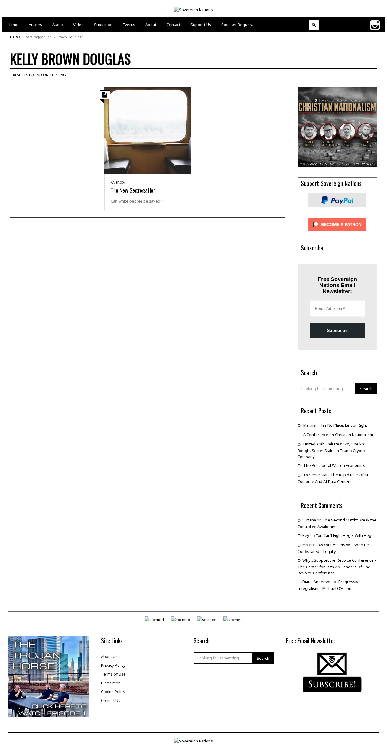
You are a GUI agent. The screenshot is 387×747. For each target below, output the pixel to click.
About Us (109, 656)
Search (366, 389)
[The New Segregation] (147, 130)
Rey (305, 535)
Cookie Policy (113, 691)
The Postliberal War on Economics (334, 465)
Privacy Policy (113, 665)
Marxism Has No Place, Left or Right (335, 425)
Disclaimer (110, 683)
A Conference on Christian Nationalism (338, 434)
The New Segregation (133, 190)
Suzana (309, 520)
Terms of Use (113, 674)
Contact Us (110, 700)
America (118, 182)
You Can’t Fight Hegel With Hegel (345, 535)
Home (15, 37)
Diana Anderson (317, 581)
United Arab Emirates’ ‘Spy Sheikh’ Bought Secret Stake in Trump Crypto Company (331, 450)
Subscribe (337, 330)
